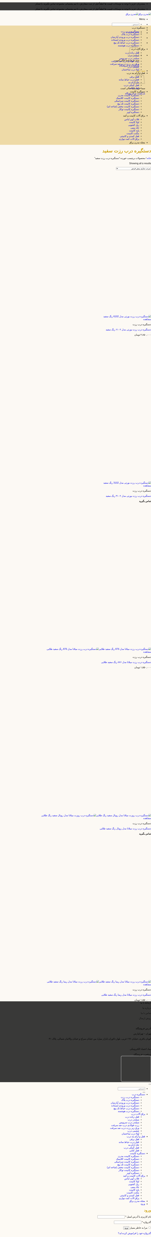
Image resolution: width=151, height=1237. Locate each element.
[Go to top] (150, 1084)
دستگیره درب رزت (130, 31)
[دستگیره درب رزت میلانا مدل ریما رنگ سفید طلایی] (99, 981)
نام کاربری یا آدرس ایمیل (138, 1216)
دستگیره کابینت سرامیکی (126, 101)
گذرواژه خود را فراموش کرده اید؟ (134, 1233)
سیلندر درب (133, 1119)
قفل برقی (134, 77)
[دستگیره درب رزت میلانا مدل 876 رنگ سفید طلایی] (99, 649)
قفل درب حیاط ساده (129, 79)
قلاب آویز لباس (131, 119)
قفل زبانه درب (132, 1117)
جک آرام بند (133, 82)
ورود (126, 1228)
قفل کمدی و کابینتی (129, 136)
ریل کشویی (133, 125)
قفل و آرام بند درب (136, 1136)
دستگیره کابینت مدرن (128, 95)
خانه (149, 158)
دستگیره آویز (133, 112)
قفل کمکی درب (131, 85)
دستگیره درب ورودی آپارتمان (125, 37)
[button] (142, 19)
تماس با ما (145, 1013)
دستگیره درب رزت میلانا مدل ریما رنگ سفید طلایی (126, 995)
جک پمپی (135, 127)
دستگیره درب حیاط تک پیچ (126, 42)
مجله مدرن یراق (137, 142)
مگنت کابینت (133, 133)
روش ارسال (145, 1018)
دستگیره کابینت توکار (129, 109)
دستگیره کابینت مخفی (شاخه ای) (123, 106)
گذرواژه (146, 1222)
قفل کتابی (134, 88)
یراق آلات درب (138, 1114)
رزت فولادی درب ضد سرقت (125, 61)
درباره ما (146, 1008)
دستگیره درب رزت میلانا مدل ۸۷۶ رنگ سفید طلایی (126, 662)
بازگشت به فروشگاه (135, 93)
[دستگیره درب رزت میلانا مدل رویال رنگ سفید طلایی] (96, 815)
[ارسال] (144, 1092)
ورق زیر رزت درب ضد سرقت (124, 64)
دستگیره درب (138, 27)
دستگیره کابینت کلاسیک (127, 98)
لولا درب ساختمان (130, 69)
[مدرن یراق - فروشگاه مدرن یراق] (138, 14)
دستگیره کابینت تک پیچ (128, 103)
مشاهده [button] (147, 319)
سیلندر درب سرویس (129, 58)
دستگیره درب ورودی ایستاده (125, 40)
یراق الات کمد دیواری (129, 139)
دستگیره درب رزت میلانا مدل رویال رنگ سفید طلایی (125, 828)
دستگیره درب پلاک (130, 34)
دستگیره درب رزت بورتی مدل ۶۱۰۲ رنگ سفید (128, 329)
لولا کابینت (134, 122)
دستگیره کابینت (137, 91)
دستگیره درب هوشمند (128, 1111)
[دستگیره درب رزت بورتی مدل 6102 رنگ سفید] (127, 316)
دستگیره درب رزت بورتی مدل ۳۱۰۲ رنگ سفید (128, 496)
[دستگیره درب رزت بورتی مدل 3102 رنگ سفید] (127, 483)
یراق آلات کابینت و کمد (134, 115)
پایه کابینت (134, 130)
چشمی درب (133, 66)
